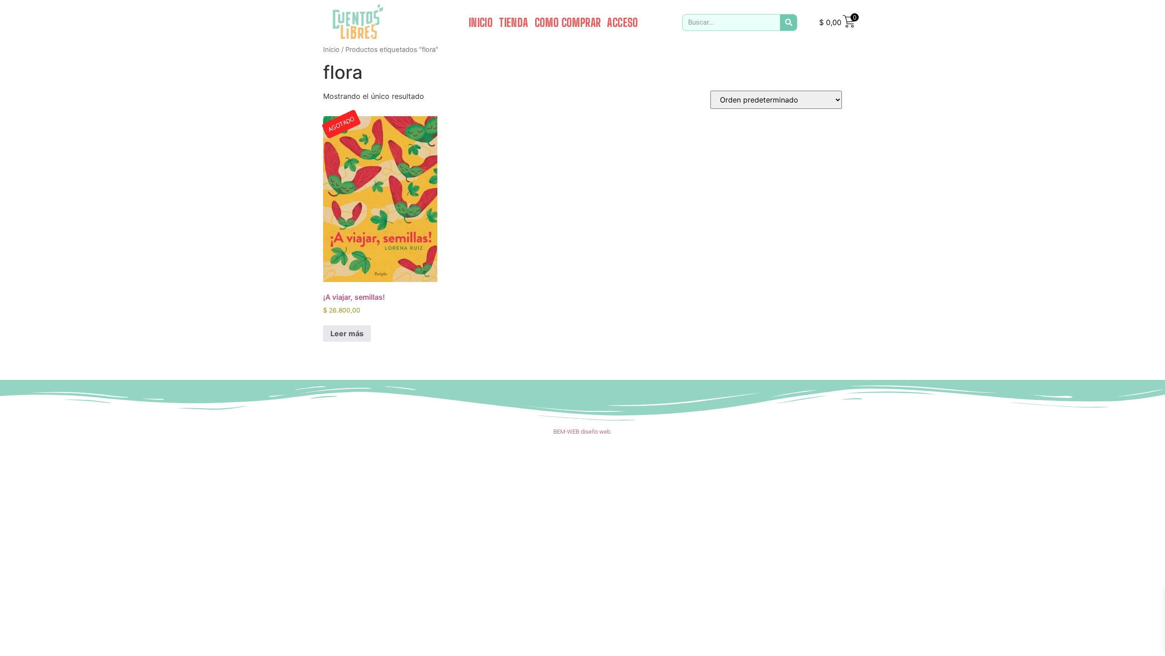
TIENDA (513, 22)
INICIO (481, 22)
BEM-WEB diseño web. (582, 431)
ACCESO (622, 22)
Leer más (347, 333)
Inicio (331, 50)
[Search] (788, 23)
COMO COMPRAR (568, 22)
